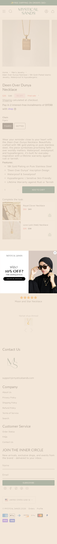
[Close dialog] (55, 252)
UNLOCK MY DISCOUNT (14, 279)
